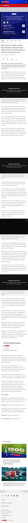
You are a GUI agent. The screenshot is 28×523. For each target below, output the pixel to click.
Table (15, 40)
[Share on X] (8, 59)
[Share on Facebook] (3, 59)
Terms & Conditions (5, 510)
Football (6, 5)
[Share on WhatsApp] (12, 59)
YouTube (14, 495)
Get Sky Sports (6, 348)
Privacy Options (4, 513)
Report (3, 40)
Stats (11, 40)
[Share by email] (16, 59)
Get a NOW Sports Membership (10, 350)
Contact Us (3, 517)
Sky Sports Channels (6, 502)
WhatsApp (17, 495)
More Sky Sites (5, 506)
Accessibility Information (6, 515)
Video (7, 40)
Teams (19, 40)
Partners (3, 499)
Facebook (5, 495)
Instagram (11, 495)
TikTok (8, 495)
